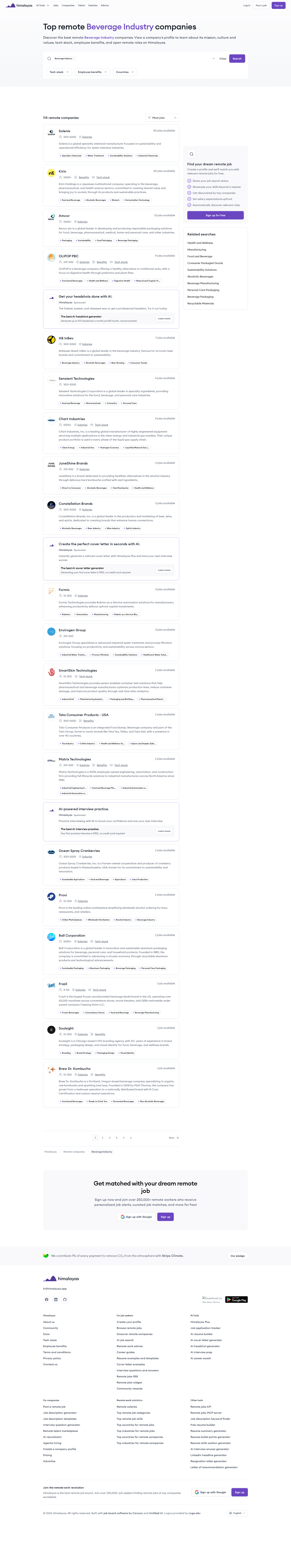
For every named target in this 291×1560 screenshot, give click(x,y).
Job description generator (60, 1412)
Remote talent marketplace (60, 1431)
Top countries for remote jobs (135, 1424)
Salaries (93, 5)
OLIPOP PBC (69, 256)
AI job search (125, 1340)
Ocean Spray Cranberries (79, 851)
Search (237, 58)
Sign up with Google (139, 1216)
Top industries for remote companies (140, 1443)
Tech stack (101, 177)
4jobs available (165, 378)
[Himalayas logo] (18, 5)
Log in (247, 5)
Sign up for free (215, 215)
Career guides (126, 1352)
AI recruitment (52, 1437)
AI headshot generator (205, 1346)
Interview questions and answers (138, 1370)
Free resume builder (202, 1424)
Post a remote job (54, 1406)
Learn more (164, 318)
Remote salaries (127, 1406)
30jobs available (164, 171)
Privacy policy (52, 1358)
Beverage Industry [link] (102, 1151)
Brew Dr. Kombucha (74, 1068)
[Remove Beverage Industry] (74, 59)
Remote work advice (130, 1346)
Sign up (278, 5)
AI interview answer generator (209, 1449)
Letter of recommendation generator (214, 1467)
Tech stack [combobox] (56, 72)
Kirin (62, 171)
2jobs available (165, 670)
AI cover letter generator (206, 1340)
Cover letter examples (131, 1364)
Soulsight (66, 1028)
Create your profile (129, 1322)
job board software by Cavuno (123, 1513)
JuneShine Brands (73, 463)
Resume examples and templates (138, 1358)
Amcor (64, 216)
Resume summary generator (208, 1431)
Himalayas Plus (200, 1322)
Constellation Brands (76, 503)
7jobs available (165, 337)
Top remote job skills (130, 1418)
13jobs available (164, 215)
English (237, 1513)
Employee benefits (55, 1346)
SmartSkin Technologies (78, 670)
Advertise (49, 1461)
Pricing (47, 1455)
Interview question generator (61, 1424)
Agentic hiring (52, 1443)
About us (49, 1322)
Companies (68, 5)
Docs (46, 1334)
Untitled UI (156, 1513)
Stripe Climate (172, 1256)
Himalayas (50, 1151)
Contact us (50, 1364)
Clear (223, 58)
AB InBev (66, 338)
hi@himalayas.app (55, 1288)
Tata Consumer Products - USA (84, 715)
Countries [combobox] (122, 72)
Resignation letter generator (208, 1461)
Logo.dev (195, 1513)
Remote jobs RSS (127, 1376)
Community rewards (130, 1388)
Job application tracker (205, 1328)
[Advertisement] (111, 102)
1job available (166, 983)
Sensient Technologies (76, 378)
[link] (50, 1151)
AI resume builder (201, 1334)
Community (50, 1328)
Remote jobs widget (129, 1382)
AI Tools (40, 5)
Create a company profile (59, 1449)
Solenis (64, 131)
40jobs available (164, 130)
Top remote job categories (133, 1412)
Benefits (81, 177)
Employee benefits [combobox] (90, 72)
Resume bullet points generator (210, 1437)
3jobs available (165, 462)
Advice (105, 5)
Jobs (55, 5)
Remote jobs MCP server (206, 1412)
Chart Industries (72, 419)
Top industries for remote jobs (136, 1431)
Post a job (261, 5)
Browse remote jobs (129, 1328)
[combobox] (147, 58)
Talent (81, 5)
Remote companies (74, 1151)
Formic (64, 590)
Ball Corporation (72, 935)
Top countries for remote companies (140, 1437)
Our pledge (238, 1255)
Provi (63, 895)
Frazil (63, 984)
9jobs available (165, 255)
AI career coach (200, 1358)
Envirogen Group (72, 630)
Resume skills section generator (210, 1443)
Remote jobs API (200, 1406)
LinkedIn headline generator (208, 1455)
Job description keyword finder (210, 1418)
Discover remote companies (135, 1334)
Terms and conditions (57, 1352)
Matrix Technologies (75, 759)
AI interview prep (201, 1352)
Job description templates (60, 1418)
